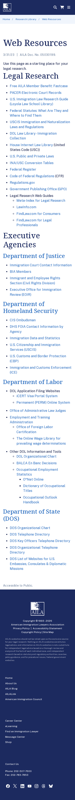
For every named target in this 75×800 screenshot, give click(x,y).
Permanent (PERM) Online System (43, 402)
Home (6, 19)
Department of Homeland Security (30, 307)
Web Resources (51, 19)
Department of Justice (34, 256)
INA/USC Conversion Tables (32, 163)
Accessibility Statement (47, 628)
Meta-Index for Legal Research (40, 201)
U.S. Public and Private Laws (32, 156)
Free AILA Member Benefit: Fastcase (39, 86)
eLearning (11, 726)
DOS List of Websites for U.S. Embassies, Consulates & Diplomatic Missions (38, 564)
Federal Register (23, 169)
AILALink (10, 694)
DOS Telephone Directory (30, 534)
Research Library (26, 19)
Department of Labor (33, 382)
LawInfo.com (26, 207)
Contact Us (12, 764)
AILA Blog (11, 688)
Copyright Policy (31, 632)
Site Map (48, 632)
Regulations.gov (22, 183)
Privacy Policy (21, 628)
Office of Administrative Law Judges (38, 411)
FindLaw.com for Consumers (38, 214)
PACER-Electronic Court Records (35, 93)
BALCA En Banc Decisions (36, 463)
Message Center (15, 736)
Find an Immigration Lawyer (22, 731)
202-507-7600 (23, 771)
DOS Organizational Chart (30, 528)
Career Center (13, 720)
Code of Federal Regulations (32, 176)
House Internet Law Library (31, 145)
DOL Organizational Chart (36, 456)
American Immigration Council (23, 699)
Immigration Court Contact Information (41, 265)
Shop (8, 742)
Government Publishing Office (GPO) (38, 189)
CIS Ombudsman (23, 320)
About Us (11, 683)
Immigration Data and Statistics (35, 338)
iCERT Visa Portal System (37, 396)
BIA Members (20, 272)
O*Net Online (33, 479)
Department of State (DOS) (31, 514)
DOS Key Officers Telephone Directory (40, 541)
